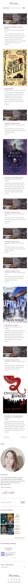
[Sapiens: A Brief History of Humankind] (17, 534)
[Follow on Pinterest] (11, 579)
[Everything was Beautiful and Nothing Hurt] (4, 523)
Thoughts (23, 90)
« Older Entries (6, 437)
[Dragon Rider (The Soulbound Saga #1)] (10, 534)
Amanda (7, 30)
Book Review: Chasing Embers (13, 416)
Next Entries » (24, 437)
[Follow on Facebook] (8, 579)
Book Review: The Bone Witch (13, 177)
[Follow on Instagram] (14, 579)
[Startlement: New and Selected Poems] (17, 523)
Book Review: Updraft (11, 325)
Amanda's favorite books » (19, 537)
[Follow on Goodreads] (17, 579)
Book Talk (18, 90)
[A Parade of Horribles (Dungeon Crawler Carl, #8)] (10, 523)
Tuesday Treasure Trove (12, 123)
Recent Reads (8, 89)
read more (6, 44)
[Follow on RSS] (19, 579)
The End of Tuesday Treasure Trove (13, 27)
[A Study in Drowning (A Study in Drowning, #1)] (4, 534)
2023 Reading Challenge (8, 549)
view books (14, 557)
